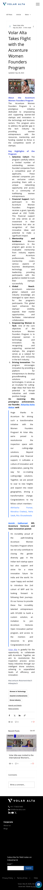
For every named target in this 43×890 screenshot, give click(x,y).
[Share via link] (25, 715)
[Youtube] (12, 812)
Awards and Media (15, 705)
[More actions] (33, 26)
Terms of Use (22, 878)
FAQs (36, 878)
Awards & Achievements (18, 696)
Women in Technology (18, 691)
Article (18, 15)
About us (7, 825)
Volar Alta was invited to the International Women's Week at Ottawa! (21, 756)
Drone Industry (15, 700)
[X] (15, 812)
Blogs (6, 828)
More (27, 15)
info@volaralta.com (17, 809)
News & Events (13, 709)
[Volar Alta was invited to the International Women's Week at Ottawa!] (21, 743)
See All (32, 731)
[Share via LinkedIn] (20, 715)
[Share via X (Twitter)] (14, 715)
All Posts (9, 15)
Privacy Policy (7, 878)
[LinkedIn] (9, 812)
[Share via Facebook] (9, 715)
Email (9, 864)
